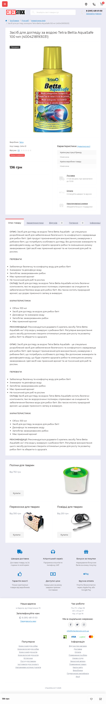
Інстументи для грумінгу (28, 664)
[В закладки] (91, 699)
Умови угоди (77, 658)
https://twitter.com (77, 624)
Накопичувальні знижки (77, 204)
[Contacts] (94, 4)
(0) (19, 150)
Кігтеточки (28, 658)
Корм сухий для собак (28, 646)
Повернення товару (77, 664)
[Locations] (86, 4)
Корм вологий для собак (28, 649)
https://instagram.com (84, 624)
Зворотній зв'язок (77, 661)
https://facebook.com (70, 624)
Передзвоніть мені (28, 621)
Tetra (21, 142)
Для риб (25, 21)
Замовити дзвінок (93, 14)
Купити (16, 493)
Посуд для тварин (28, 661)
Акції (78, 676)
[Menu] (5, 4)
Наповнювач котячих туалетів (28, 667)
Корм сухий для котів (28, 652)
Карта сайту (78, 667)
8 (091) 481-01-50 (94, 11)
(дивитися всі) (83, 146)
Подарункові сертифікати (78, 673)
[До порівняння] (100, 699)
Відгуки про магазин (78, 646)
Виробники (78, 670)
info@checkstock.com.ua (78, 631)
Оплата (70, 191)
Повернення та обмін (78, 655)
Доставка (71, 176)
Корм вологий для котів (28, 655)
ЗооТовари (14, 21)
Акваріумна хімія (38, 21)
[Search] (33, 12)
